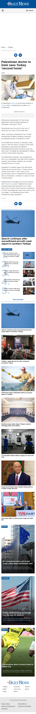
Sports (27, 689)
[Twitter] (20, 55)
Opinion (27, 686)
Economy (17, 686)
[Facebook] (15, 55)
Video (5, 691)
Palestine (8, 184)
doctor (13, 103)
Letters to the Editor (24, 706)
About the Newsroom (8, 706)
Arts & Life (17, 689)
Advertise (4, 708)
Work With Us (22, 704)
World (4, 689)
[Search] (27, 10)
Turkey (3, 105)
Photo (16, 691)
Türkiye (10, 47)
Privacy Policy (5, 704)
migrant (3, 198)
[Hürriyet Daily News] (18, 4)
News (3, 47)
